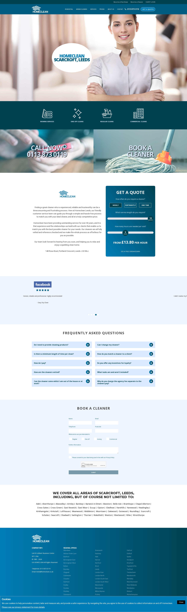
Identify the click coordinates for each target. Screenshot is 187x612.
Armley (70, 503)
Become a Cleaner (137, 2)
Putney (97, 594)
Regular (75, 439)
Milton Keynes (100, 591)
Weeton (108, 515)
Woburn (129, 591)
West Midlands (132, 585)
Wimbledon (131, 588)
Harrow (97, 560)
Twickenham (131, 572)
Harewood (131, 507)
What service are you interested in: (79, 434)
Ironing (99, 439)
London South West (101, 582)
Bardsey (79, 503)
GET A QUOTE (148, 9)
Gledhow (110, 507)
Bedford (66, 557)
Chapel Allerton (142, 503)
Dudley (66, 585)
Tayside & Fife (131, 566)
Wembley (130, 579)
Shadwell (65, 515)
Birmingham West (70, 563)
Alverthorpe (47, 503)
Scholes (45, 515)
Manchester (99, 585)
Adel (38, 503)
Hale (96, 557)
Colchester (67, 575)
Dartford (66, 582)
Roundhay (134, 511)
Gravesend (67, 594)
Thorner (87, 515)
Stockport (130, 560)
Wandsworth (131, 575)
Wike (128, 515)
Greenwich (98, 550)
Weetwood (119, 515)
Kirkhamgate (42, 511)
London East (99, 572)
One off (87, 439)
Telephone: (72, 427)
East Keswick (70, 507)
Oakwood (112, 511)
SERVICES (93, 9)
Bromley (66, 569)
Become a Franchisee (121, 2)
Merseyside (99, 588)
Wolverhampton (132, 594)
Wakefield (98, 515)
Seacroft (55, 515)
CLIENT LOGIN (150, 2)
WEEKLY (116, 205)
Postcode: (98, 427)
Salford (129, 550)
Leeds (97, 569)
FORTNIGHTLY (130, 205)
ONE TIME (145, 205)
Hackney (98, 553)
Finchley (66, 591)
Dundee (66, 588)
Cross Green (56, 507)
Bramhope (128, 503)
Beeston (107, 503)
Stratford (130, 563)
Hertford (98, 563)
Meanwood (77, 511)
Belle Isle (117, 503)
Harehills (120, 507)
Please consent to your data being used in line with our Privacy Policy (93, 457)
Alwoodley (60, 503)
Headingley (144, 507)
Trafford (130, 569)
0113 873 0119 (45, 569)
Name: (71, 419)
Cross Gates (42, 507)
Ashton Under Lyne (70, 553)
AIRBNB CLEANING (81, 9)
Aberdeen (67, 550)
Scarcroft (145, 511)
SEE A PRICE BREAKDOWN (130, 251)
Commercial (113, 439)
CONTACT (120, 9)
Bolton (66, 566)
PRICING (102, 9)
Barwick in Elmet (93, 503)
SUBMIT (93, 472)
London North (99, 575)
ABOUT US (111, 9)
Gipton (101, 507)
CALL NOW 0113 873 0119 (47, 151)
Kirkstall (54, 511)
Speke (129, 557)
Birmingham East (69, 560)
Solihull (129, 553)
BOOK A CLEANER (140, 151)
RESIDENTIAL (69, 9)
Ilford (97, 566)
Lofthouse (65, 511)
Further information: (75, 445)
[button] (47, 297)
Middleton (89, 511)
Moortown (101, 511)
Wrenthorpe (138, 515)
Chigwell (66, 572)
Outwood (123, 511)
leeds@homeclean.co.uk (44, 572)
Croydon (66, 579)
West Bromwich (132, 582)
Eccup (92, 507)
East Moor (83, 507)
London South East (101, 579)
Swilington (76, 515)
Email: (97, 419)
